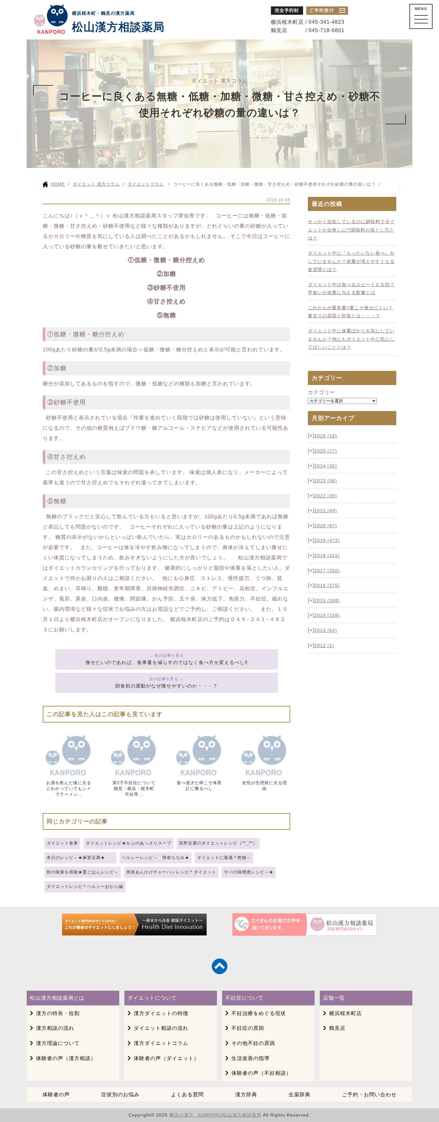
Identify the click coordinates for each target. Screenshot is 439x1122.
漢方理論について (58, 1043)
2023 (325, 480)
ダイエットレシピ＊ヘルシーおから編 (85, 886)
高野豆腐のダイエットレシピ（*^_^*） (218, 843)
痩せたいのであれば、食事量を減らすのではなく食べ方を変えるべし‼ (166, 662)
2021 (325, 510)
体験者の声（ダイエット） (166, 1058)
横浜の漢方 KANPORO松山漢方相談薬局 (215, 1115)
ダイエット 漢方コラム (96, 184)
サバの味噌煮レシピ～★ (248, 872)
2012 (324, 645)
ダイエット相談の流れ (161, 1028)
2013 (325, 630)
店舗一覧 (334, 998)
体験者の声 (56, 1094)
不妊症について (244, 998)
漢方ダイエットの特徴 (161, 1013)
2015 (327, 600)
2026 (325, 435)
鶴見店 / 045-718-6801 (308, 30)
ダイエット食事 (62, 843)
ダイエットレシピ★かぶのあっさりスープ (128, 843)
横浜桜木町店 (345, 1013)
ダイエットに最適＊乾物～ (224, 857)
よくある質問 (187, 1094)
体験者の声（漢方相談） (66, 1058)
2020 (325, 525)
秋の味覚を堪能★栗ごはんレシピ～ (83, 872)
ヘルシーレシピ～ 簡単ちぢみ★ (155, 857)
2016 (327, 585)
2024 (325, 466)
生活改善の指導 (250, 1058)
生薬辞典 (299, 1094)
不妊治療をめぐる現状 (258, 1013)
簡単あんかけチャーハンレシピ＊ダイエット (171, 872)
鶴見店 (337, 1028)
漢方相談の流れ (55, 1028)
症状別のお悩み (120, 1094)
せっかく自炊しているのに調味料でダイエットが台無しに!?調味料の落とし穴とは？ (351, 230)
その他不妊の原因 (253, 1043)
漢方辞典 (246, 1094)
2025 (325, 450)
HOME (58, 184)
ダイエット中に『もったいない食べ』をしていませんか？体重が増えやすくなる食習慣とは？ (351, 261)
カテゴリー (321, 392)
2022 (325, 495)
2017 (327, 570)
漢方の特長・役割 (58, 1013)
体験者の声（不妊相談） (261, 1073)
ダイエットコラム (146, 184)
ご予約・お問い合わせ (369, 1094)
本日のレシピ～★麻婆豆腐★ (80, 857)
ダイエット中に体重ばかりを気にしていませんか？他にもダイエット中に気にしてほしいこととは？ (351, 339)
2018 (327, 555)
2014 (327, 615)
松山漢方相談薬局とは (57, 998)
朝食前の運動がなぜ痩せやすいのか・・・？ (166, 685)
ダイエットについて (152, 998)
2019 (327, 540)
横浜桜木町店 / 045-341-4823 (308, 22)
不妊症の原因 (247, 1028)
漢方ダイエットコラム (161, 1043)
